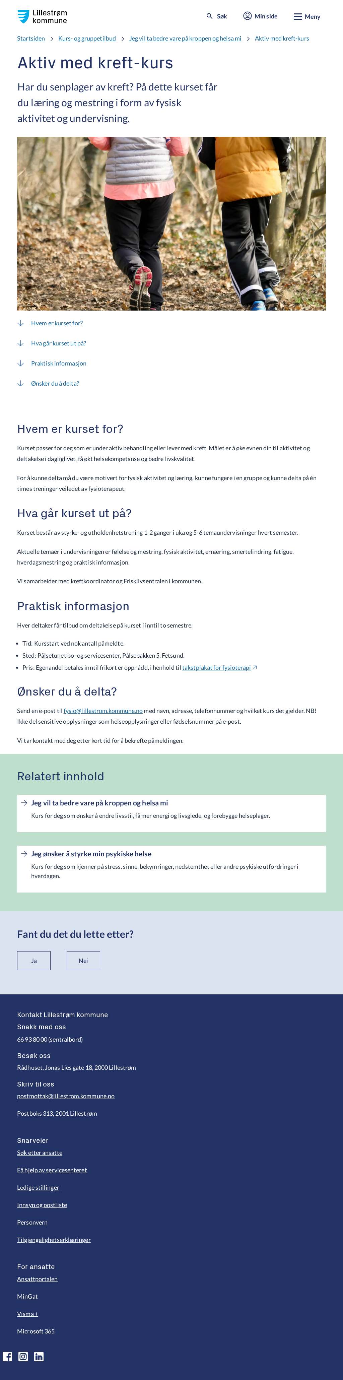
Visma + (27, 1313)
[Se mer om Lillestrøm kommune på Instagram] (23, 1356)
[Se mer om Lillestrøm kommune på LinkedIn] (38, 1356)
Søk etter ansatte (39, 1152)
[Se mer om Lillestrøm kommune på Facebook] (7, 1356)
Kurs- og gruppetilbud (87, 38)
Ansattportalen (37, 1279)
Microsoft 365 (36, 1331)
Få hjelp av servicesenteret (52, 1170)
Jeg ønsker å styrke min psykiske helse (91, 854)
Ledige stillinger (38, 1187)
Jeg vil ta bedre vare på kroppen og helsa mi (185, 38)
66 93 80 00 (32, 1039)
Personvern (32, 1222)
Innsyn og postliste (42, 1204)
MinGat (27, 1296)
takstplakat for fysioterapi (216, 667)
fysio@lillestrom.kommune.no (103, 710)
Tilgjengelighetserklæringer (53, 1239)
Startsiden (31, 38)
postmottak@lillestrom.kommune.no (66, 1096)
